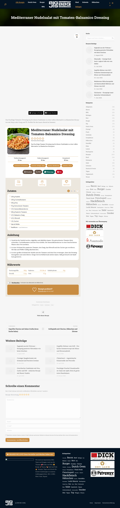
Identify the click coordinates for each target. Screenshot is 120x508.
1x (68, 191)
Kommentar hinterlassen (43, 302)
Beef (99, 186)
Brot (91, 189)
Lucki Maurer (91, 207)
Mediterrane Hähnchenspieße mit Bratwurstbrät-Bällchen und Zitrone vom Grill (104, 83)
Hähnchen (91, 204)
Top (96, 216)
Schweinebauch (95, 213)
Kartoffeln (105, 204)
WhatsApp (49, 172)
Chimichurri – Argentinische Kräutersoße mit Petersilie (66, 359)
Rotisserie (95, 210)
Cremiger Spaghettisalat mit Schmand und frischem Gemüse (28, 359)
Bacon (94, 186)
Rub (100, 210)
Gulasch (88, 201)
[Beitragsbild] (10, 348)
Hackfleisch (97, 201)
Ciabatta (94, 192)
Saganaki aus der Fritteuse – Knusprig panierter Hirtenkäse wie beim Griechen (29, 348)
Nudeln (41, 305)
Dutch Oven (93, 195)
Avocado (88, 186)
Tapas (92, 216)
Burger (101, 189)
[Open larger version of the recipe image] (18, 141)
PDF (39, 172)
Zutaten (18, 184)
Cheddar (108, 189)
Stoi (87, 216)
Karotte (99, 204)
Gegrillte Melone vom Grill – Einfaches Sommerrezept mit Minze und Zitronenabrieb (68, 348)
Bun (95, 189)
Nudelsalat (47, 305)
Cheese (88, 192)
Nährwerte (66, 184)
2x (71, 191)
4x (74, 191)
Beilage (103, 186)
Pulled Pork (107, 207)
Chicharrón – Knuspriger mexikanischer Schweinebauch (104, 94)
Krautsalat (111, 204)
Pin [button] (60, 172)
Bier (107, 186)
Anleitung (42, 184)
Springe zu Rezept (37, 113)
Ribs (87, 210)
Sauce (88, 213)
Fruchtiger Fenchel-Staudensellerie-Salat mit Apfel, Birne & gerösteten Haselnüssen (68, 370)
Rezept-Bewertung (12, 395)
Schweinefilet (103, 213)
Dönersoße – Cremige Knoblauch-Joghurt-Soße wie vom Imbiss (103, 61)
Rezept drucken (52, 113)
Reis (111, 207)
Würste (106, 216)
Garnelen (109, 198)
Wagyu (101, 216)
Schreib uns (42, 291)
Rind (90, 210)
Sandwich (110, 210)
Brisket (87, 189)
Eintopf (102, 195)
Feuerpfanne (108, 195)
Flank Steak (90, 198)
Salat (52, 305)
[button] (32, 138)
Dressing (98, 192)
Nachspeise (100, 207)
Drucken (29, 172)
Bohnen (111, 186)
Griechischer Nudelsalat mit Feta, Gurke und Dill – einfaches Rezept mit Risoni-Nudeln (28, 370)
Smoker (110, 213)
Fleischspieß (100, 198)
